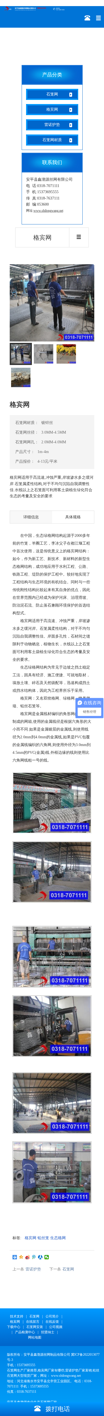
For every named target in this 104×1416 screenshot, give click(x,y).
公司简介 (52, 1316)
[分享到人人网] (40, 1257)
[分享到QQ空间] (21, 1257)
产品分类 (52, 74)
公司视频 (55, 1327)
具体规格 (73, 517)
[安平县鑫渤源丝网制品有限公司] (34, 8)
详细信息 (31, 517)
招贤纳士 (47, 1332)
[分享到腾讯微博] (34, 1257)
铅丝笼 (43, 1238)
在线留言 (32, 1322)
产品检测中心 (25, 1332)
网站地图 (34, 1337)
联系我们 (52, 162)
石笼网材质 (52, 140)
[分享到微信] (46, 1257)
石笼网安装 (34, 1327)
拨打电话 (55, 1408)
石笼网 (52, 94)
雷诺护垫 (52, 125)
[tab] (21, 354)
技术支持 (16, 1316)
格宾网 (52, 109)
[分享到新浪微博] (27, 1257)
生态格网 (58, 1238)
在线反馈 (52, 1322)
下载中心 (13, 1327)
